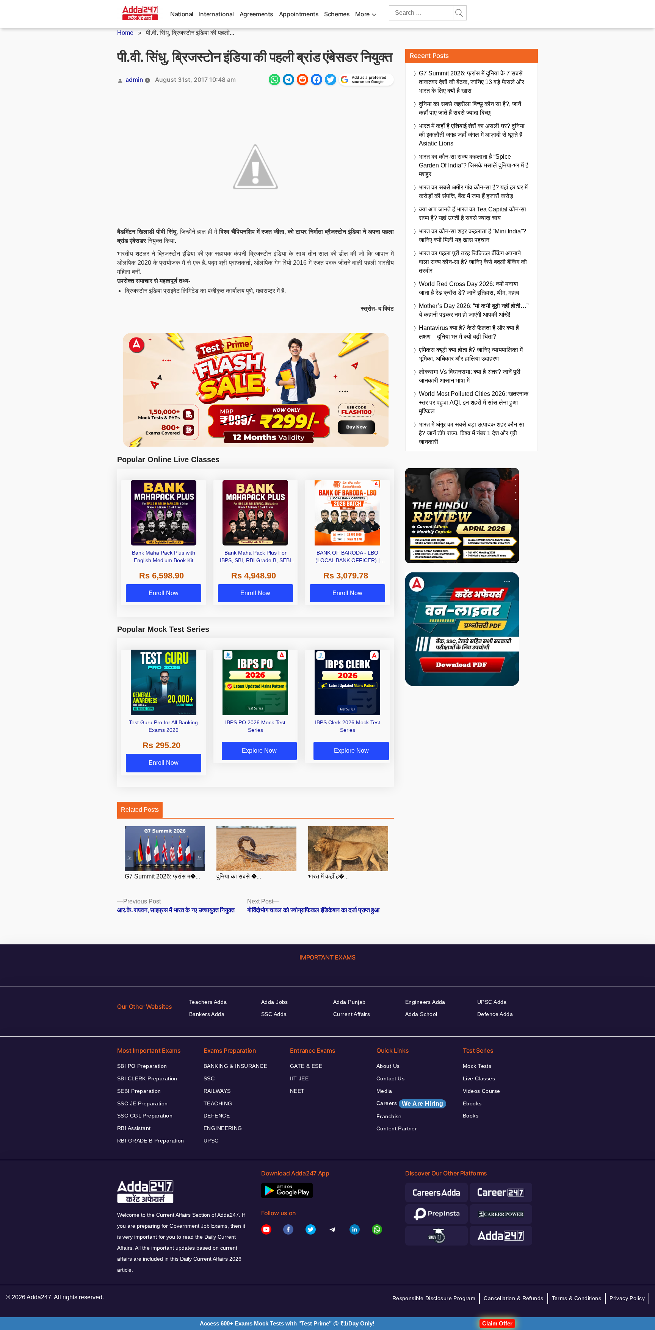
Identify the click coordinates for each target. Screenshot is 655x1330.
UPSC (211, 1141)
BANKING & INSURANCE (235, 1066)
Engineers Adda (425, 1002)
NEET (297, 1091)
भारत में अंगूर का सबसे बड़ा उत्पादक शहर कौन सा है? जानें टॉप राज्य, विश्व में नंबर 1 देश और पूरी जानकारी (471, 433)
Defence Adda (495, 1014)
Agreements (256, 14)
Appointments (299, 14)
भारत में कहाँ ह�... (328, 876)
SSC (209, 1078)
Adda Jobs (274, 1002)
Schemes (336, 14)
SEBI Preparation (139, 1091)
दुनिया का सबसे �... (238, 876)
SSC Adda (274, 1014)
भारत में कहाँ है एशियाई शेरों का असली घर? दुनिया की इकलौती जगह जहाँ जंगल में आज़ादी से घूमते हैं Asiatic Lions (472, 135)
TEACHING (218, 1103)
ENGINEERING (223, 1128)
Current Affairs (351, 1014)
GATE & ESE (306, 1066)
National (181, 14)
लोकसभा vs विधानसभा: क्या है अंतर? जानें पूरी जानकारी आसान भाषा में (469, 376)
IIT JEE (299, 1078)
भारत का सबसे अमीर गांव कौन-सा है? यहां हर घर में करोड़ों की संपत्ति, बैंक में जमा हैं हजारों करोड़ (473, 191)
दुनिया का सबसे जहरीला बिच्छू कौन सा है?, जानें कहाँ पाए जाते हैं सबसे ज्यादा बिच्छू (470, 108)
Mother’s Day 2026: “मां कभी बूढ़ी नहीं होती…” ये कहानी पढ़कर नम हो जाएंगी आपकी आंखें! (473, 310)
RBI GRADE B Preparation (150, 1141)
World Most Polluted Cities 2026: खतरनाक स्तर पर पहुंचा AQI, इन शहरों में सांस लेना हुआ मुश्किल (473, 402)
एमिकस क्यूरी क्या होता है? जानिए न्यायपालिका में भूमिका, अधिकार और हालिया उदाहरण (471, 354)
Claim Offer (497, 1323)
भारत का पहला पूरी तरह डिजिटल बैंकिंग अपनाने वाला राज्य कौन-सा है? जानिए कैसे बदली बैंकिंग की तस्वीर (473, 262)
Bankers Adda (206, 1014)
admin (134, 79)
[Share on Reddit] (302, 79)
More (362, 14)
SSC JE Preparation (142, 1103)
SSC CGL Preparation (144, 1116)
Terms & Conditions (577, 1298)
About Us (388, 1066)
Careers (409, 1103)
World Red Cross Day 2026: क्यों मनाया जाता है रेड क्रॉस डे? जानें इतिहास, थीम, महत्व (469, 288)
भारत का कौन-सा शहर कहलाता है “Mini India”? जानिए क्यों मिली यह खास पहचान (472, 235)
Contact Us (390, 1078)
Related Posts (140, 809)
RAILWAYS (217, 1091)
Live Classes (479, 1078)
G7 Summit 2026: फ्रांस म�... (162, 876)
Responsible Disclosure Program (434, 1298)
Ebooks (472, 1103)
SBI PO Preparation (142, 1066)
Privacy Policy (627, 1298)
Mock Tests (477, 1066)
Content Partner (396, 1128)
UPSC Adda (492, 1002)
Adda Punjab (349, 1002)
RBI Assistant (133, 1128)
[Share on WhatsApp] (274, 79)
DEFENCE (217, 1116)
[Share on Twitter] (330, 79)
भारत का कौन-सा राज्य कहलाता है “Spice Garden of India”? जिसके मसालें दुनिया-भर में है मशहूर (473, 165)
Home (125, 33)
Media (384, 1091)
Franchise (389, 1116)
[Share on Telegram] (288, 79)
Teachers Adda (208, 1002)
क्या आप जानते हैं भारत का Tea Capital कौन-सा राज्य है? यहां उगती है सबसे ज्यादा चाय (472, 213)
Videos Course (481, 1091)
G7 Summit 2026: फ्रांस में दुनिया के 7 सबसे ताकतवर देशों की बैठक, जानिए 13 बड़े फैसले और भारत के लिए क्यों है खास (471, 82)
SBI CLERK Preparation (147, 1078)
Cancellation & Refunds (513, 1298)
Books (470, 1116)
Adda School (421, 1014)
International (216, 14)
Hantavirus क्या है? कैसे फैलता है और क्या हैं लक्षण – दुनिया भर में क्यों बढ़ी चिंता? (469, 332)
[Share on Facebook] (316, 79)
